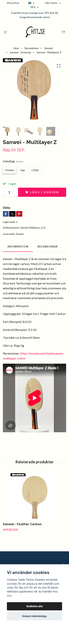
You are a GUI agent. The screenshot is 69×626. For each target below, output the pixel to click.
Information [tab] (17, 246)
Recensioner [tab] (48, 246)
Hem (16, 48)
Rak (23, 170)
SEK (33, 7)
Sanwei (48, 48)
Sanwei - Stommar (20, 52)
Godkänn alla (34, 606)
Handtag (13, 161)
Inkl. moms (51, 2)
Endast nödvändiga (34, 616)
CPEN (35, 170)
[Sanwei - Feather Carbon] (34, 497)
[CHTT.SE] (35, 32)
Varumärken (31, 48)
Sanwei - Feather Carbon (22, 524)
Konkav (9, 170)
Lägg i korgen (44, 192)
